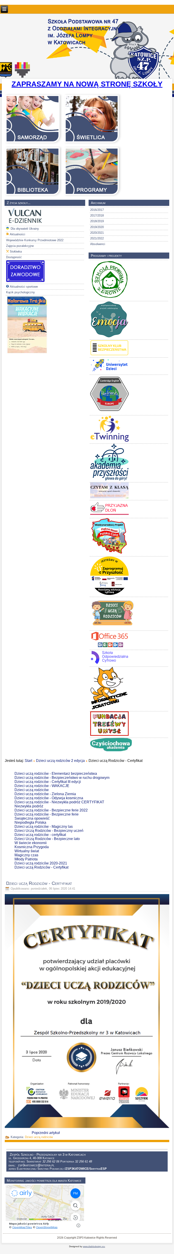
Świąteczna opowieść (32, 818)
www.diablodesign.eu (94, 1246)
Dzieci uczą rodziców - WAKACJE (41, 786)
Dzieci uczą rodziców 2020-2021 (40, 863)
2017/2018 (97, 215)
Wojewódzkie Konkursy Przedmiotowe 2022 (34, 240)
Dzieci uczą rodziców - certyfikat (40, 835)
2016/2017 (97, 210)
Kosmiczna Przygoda (31, 847)
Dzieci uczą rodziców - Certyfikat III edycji (47, 782)
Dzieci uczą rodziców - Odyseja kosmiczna (48, 798)
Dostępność (14, 257)
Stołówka (16, 251)
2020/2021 (97, 232)
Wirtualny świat (26, 851)
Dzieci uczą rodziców (31, 790)
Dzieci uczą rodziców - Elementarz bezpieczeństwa (55, 773)
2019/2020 (97, 227)
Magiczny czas (26, 855)
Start (28, 761)
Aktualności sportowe (24, 286)
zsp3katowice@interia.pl (36, 1165)
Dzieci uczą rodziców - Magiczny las (43, 826)
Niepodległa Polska (30, 822)
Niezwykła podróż (28, 806)
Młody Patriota (26, 859)
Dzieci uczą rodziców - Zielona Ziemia (45, 794)
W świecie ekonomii (30, 843)
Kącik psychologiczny (20, 292)
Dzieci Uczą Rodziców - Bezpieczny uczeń (48, 831)
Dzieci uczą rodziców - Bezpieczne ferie (46, 814)
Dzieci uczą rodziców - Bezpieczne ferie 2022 (51, 810)
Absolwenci (97, 244)
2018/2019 (97, 221)
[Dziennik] (25, 223)
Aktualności (17, 234)
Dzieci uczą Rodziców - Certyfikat (41, 867)
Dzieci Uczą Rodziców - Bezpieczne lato (47, 839)
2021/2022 (97, 238)
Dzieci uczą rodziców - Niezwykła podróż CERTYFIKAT (59, 802)
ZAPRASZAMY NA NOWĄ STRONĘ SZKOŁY (87, 84)
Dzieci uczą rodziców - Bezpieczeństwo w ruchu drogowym (61, 778)
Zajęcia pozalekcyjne (20, 246)
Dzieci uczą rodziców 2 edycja (60, 761)
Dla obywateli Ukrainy (24, 228)
